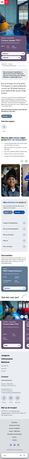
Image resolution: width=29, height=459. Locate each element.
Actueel (3, 371)
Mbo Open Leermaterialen (14, 434)
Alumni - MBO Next (14, 431)
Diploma (5, 240)
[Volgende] (26, 316)
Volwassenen (7, 359)
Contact (6, 212)
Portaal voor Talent (14, 425)
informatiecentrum (6, 263)
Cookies (14, 440)
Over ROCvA (4, 366)
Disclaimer (14, 422)
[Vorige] (22, 316)
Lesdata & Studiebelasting (10, 223)
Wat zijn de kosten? (8, 234)
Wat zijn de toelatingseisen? (11, 229)
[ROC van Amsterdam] (4, 2)
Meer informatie (7, 246)
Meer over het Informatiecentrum (11, 392)
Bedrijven (5, 362)
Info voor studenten (14, 428)
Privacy (14, 437)
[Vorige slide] (22, 161)
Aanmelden (17, 212)
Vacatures (4, 368)
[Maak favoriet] (23, 57)
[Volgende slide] (26, 161)
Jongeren (5, 355)
